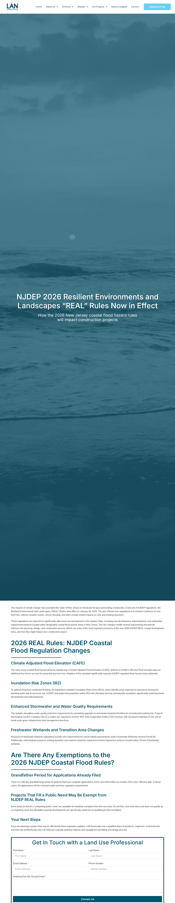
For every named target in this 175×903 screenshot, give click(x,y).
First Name (18, 850)
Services (66, 7)
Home (39, 7)
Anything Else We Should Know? (29, 876)
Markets (81, 7)
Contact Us (87, 899)
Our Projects (98, 7)
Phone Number (96, 863)
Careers (135, 7)
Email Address (20, 863)
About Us (50, 7)
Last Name (94, 850)
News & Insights (119, 7)
